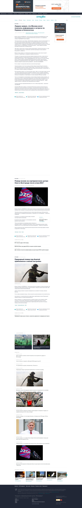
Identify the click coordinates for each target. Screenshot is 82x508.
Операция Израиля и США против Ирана (30, 479)
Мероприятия (45, 13)
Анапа (16, 305)
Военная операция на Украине (26, 105)
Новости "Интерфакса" (35, 499)
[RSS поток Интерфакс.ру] (36, 503)
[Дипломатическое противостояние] (41, 477)
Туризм (30, 13)
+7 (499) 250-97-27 (47, 493)
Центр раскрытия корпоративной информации (38, 501)
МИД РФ (16, 92)
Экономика (29, 20)
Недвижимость (34, 13)
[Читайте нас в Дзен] (32, 503)
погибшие (26, 145)
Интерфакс (41, 16)
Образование (40, 13)
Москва (40, 20)
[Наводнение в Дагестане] (62, 477)
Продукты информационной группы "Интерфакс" (29, 496)
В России (20, 20)
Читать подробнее (43, 220)
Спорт (33, 20)
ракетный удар (21, 145)
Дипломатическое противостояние (39, 479)
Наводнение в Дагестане (60, 479)
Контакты (16, 486)
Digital (44, 20)
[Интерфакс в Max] (38, 503)
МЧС (25, 305)
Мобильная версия (4, 13)
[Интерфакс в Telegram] (34, 503)
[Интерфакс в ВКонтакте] (35, 503)
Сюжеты (52, 20)
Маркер (16, 501)
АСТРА (16, 502)
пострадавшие (31, 145)
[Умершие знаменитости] (51, 477)
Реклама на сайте (38, 486)
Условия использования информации (61, 502)
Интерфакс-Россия (21, 13)
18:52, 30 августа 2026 (22, 178)
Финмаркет (26, 13)
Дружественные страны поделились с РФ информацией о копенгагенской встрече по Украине (35, 33)
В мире (24, 20)
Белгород (16, 145)
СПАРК (16, 499)
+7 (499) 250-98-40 (40, 493)
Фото (56, 20)
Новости (48, 20)
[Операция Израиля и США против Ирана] (30, 477)
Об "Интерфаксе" (10, 13)
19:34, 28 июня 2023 (21, 23)
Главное (16, 20)
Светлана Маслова (21, 305)
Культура (36, 20)
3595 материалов (29, 481)
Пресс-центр (28, 486)
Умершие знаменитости (51, 478)
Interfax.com (15, 13)
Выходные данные (58, 503)
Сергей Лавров (21, 92)
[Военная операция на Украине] (20, 477)
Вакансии (33, 486)
